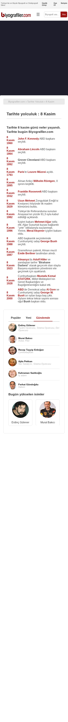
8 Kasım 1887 (11, 251)
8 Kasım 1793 (11, 172)
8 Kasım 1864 (11, 150)
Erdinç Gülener (20, 422)
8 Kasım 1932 (11, 193)
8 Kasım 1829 (11, 203)
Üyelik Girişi (44, 4)
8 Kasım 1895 (11, 182)
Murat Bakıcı (47, 422)
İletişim (64, 3)
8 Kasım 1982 (11, 214)
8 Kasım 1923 (11, 265)
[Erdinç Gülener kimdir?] (20, 410)
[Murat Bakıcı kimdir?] (47, 410)
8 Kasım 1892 (11, 161)
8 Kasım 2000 (11, 295)
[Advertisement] (34, 58)
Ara (64, 14)
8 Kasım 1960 (11, 140)
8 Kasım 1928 (11, 280)
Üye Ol (55, 4)
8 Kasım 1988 (11, 241)
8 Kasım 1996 (11, 227)
